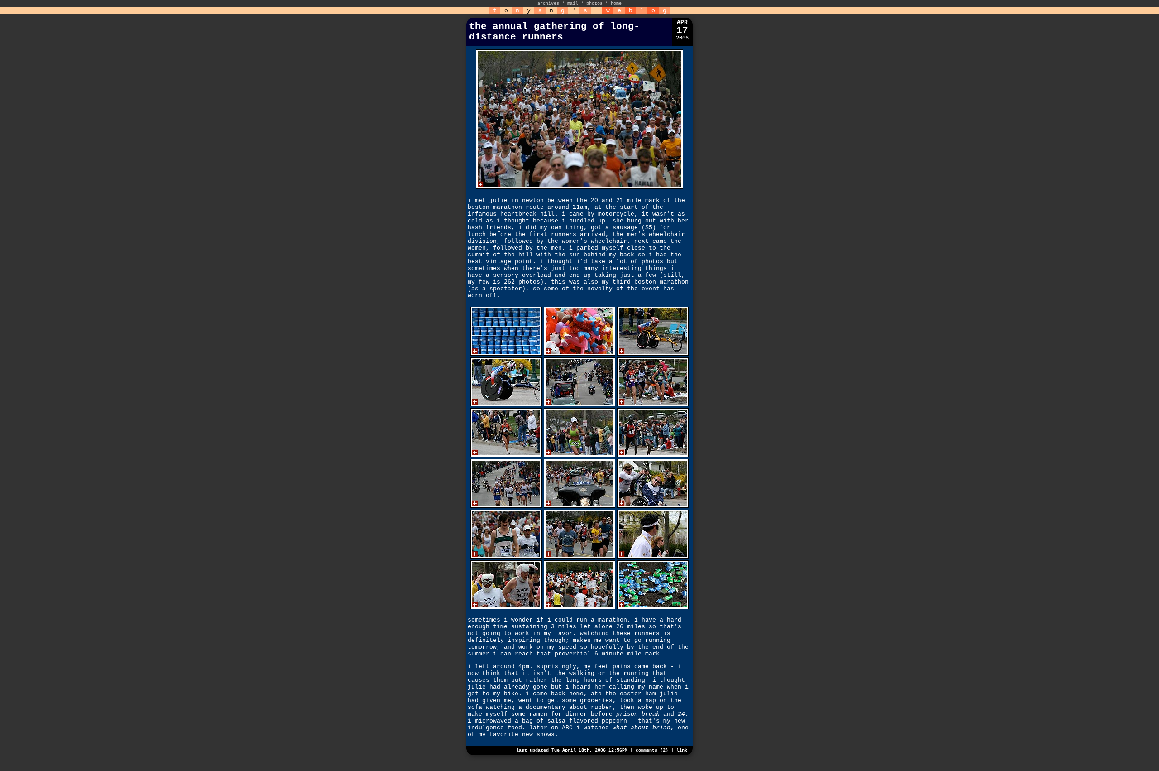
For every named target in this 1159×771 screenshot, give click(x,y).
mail (572, 3)
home (616, 3)
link (681, 750)
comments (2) (652, 750)
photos (594, 3)
